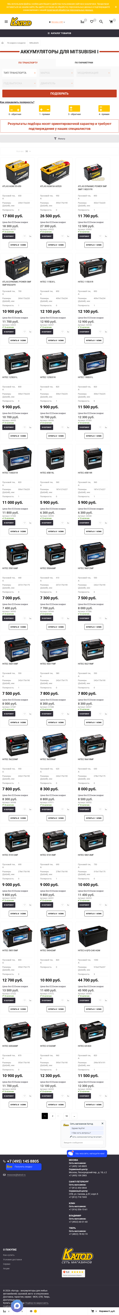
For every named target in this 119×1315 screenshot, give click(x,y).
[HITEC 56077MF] (55, 649)
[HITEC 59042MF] (55, 936)
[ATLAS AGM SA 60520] (55, 172)
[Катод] (89, 1255)
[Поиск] (101, 21)
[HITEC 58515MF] (17, 936)
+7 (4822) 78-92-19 (78, 1233)
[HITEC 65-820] (93, 1032)
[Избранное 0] (91, 21)
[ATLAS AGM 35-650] (17, 172)
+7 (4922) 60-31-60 (78, 1221)
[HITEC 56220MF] (17, 745)
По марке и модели (16, 42)
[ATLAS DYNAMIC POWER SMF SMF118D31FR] (93, 172)
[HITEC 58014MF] (93, 841)
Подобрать (59, 93)
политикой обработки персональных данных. (70, 9)
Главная (2, 43)
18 (66, 1116)
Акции (6, 1268)
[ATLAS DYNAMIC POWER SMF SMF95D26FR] (17, 267)
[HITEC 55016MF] (17, 554)
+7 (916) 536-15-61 (78, 1209)
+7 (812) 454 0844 (78, 1187)
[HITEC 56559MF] (55, 745)
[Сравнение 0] (82, 21)
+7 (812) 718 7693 (78, 1197)
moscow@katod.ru (16, 1174)
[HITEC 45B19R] (93, 458)
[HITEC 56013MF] (17, 649)
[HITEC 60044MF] (17, 1032)
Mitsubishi (34, 42)
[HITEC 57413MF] (55, 841)
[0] (111, 21)
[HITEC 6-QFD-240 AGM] (93, 936)
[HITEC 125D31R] (55, 363)
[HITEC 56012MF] (93, 554)
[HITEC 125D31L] (17, 363)
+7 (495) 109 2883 (78, 1175)
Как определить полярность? (17, 102)
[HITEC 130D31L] (93, 363)
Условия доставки (12, 1259)
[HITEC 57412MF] (17, 841)
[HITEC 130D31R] (17, 458)
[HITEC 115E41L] (55, 267)
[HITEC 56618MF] (93, 745)
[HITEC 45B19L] (55, 458)
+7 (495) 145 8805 (78, 1166)
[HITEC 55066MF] (55, 554)
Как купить (9, 1255)
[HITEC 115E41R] (93, 267)
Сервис (6, 1264)
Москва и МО (57, 22)
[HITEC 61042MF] (55, 1032)
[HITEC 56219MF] (93, 649)
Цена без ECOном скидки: (15, 222)
